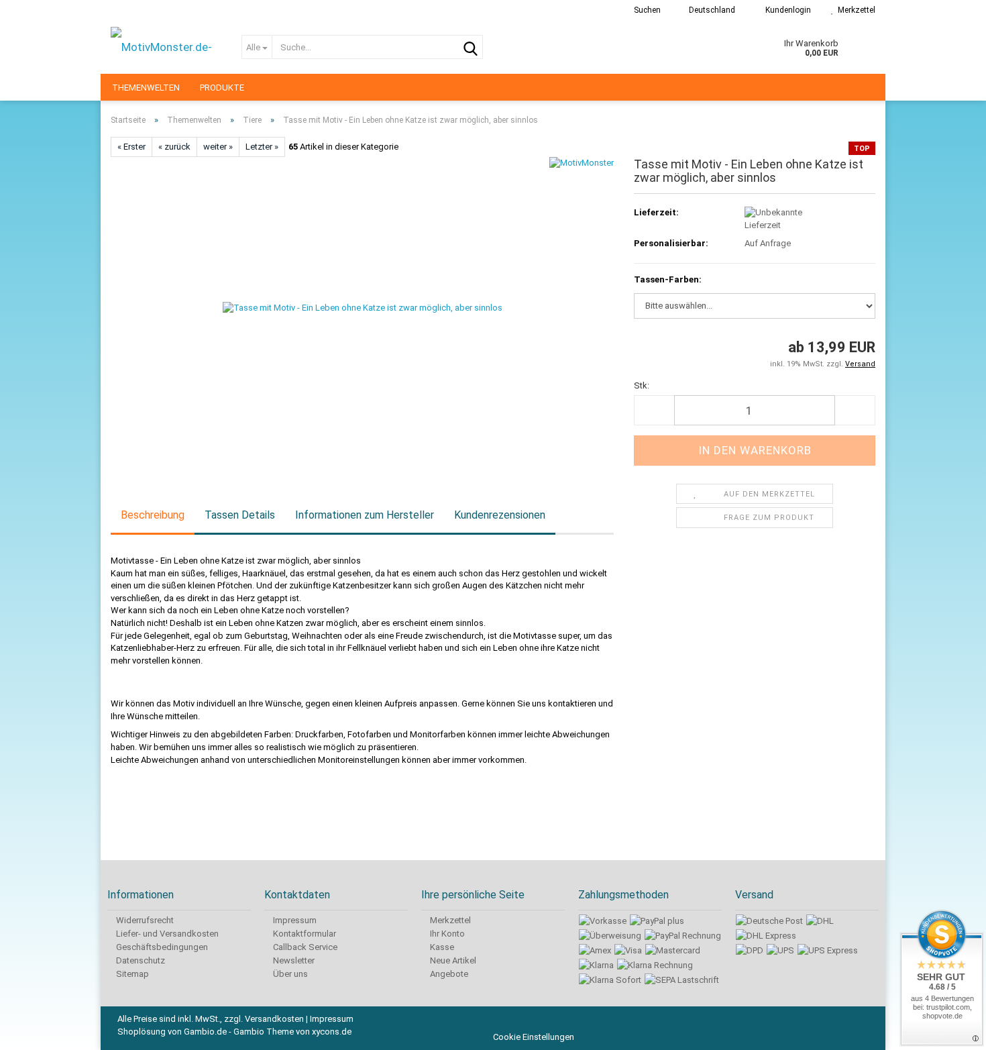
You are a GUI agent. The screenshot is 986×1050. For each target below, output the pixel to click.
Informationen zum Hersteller (364, 515)
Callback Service (304, 947)
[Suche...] (470, 48)
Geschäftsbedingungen (161, 947)
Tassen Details (240, 515)
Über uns (289, 974)
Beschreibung (152, 515)
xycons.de (331, 1032)
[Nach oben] (959, 1030)
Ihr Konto (446, 934)
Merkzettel (854, 10)
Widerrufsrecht (144, 920)
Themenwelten (146, 88)
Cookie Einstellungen (533, 1037)
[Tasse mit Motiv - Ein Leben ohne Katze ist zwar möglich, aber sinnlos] (362, 308)
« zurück (174, 147)
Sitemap (131, 974)
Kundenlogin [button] (786, 10)
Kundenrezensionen (499, 515)
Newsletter (293, 960)
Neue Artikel (452, 960)
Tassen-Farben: (668, 279)
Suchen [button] (646, 10)
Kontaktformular (303, 934)
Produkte (222, 88)
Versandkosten (274, 1019)
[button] (708, 10)
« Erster (131, 147)
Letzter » (261, 147)
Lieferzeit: (656, 212)
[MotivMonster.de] (166, 47)
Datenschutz (139, 960)
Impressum (294, 920)
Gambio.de (205, 1032)
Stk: (641, 385)
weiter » (218, 147)
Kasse (441, 947)
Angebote (448, 974)
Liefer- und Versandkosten (166, 934)
